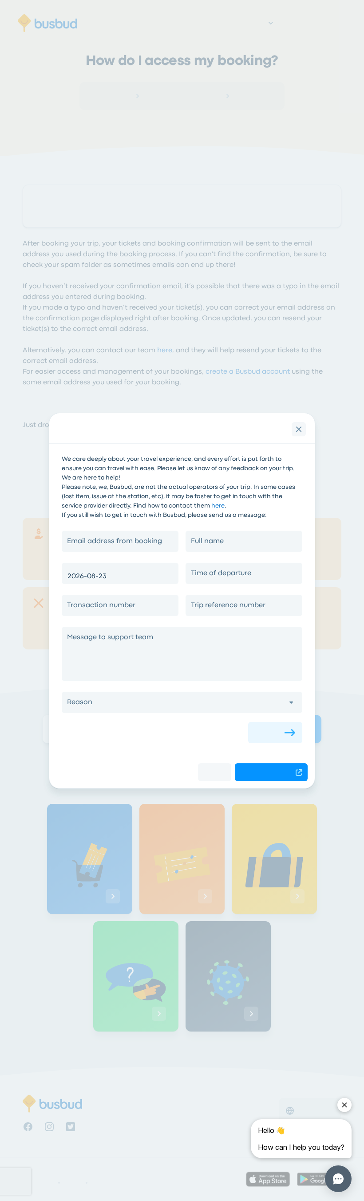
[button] (182, 702)
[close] (299, 429)
